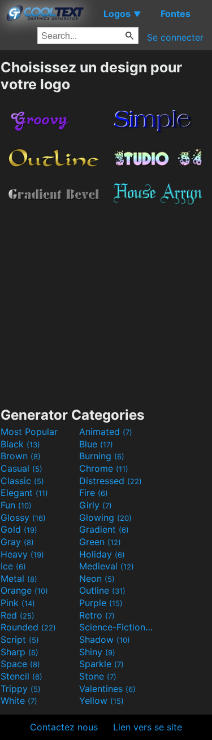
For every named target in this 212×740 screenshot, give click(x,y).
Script (20, 639)
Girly (95, 505)
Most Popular (29, 431)
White (19, 700)
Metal (19, 578)
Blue (96, 444)
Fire (93, 492)
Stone (97, 676)
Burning (101, 456)
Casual (21, 468)
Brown (21, 456)
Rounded (28, 627)
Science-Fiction (117, 627)
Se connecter (175, 37)
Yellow (101, 700)
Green (100, 541)
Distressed (110, 480)
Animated (105, 431)
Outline (102, 590)
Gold (19, 529)
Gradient (104, 529)
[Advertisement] (106, 303)
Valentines (107, 688)
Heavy (22, 554)
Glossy (23, 517)
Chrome (103, 468)
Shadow (104, 639)
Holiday (102, 554)
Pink (18, 602)
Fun (16, 505)
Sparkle (101, 663)
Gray (17, 541)
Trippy (21, 688)
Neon (97, 578)
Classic (22, 480)
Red (17, 615)
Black (20, 444)
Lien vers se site (147, 727)
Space (20, 663)
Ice (13, 566)
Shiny (97, 652)
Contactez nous (64, 727)
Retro (97, 615)
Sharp (19, 652)
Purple (101, 602)
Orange (24, 590)
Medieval (106, 566)
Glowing (105, 517)
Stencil (21, 676)
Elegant (24, 492)
